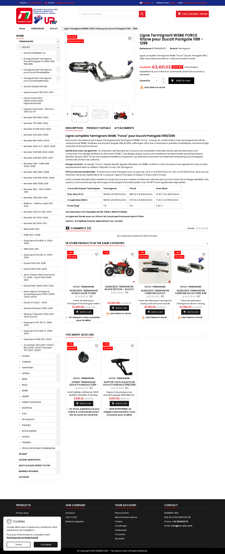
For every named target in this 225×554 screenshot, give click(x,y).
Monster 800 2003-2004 (36, 140)
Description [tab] (74, 128)
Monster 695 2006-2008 (36, 172)
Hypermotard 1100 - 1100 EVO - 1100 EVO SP (39, 110)
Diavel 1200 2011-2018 (35, 263)
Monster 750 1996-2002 (36, 123)
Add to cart (181, 80)
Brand (173, 48)
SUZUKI (25, 436)
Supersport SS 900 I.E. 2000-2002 (38, 332)
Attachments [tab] (124, 128)
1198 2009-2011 (31, 249)
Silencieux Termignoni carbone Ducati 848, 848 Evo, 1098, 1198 (191, 293)
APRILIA (25, 373)
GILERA (25, 396)
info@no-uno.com (64, 2)
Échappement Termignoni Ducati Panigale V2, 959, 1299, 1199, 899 (39, 61)
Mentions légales (75, 521)
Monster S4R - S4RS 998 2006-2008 (36, 165)
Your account (125, 505)
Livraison (70, 512)
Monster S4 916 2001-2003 (37, 129)
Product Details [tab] (99, 128)
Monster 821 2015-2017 (35, 223)
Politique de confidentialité (22, 537)
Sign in (173, 2)
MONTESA (27, 407)
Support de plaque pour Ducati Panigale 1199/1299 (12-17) (119, 384)
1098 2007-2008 (32, 234)
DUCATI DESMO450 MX (35, 86)
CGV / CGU (71, 517)
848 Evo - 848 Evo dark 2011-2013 (39, 205)
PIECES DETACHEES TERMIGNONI (38, 448)
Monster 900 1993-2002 (36, 117)
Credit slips (121, 525)
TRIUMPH (26, 442)
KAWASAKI (27, 367)
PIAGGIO (26, 425)
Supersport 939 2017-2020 (38, 339)
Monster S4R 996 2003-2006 (39, 152)
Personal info (122, 512)
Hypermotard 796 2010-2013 (38, 92)
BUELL (25, 384)
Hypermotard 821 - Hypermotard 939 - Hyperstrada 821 (34, 100)
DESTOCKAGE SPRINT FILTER (34, 465)
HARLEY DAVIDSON (31, 402)
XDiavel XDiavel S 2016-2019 (38, 308)
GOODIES (24, 477)
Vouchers (120, 534)
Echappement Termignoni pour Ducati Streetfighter (38, 71)
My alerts (120, 538)
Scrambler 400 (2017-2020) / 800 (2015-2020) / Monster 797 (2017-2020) (39, 347)
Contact (171, 505)
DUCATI (26, 47)
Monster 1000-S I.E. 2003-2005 (39, 146)
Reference (145, 48)
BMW (24, 379)
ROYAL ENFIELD (29, 430)
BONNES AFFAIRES (28, 471)
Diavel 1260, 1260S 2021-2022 (39, 285)
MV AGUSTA (28, 419)
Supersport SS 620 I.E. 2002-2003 (38, 256)
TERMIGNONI (26, 41)
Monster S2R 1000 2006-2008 (39, 177)
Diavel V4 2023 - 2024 (35, 302)
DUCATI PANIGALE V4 (34, 52)
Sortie (18, 544)
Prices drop (22, 512)
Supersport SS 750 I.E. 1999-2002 (38, 324)
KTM (24, 413)
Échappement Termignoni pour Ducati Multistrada (38, 79)
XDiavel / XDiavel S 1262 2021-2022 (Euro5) (39, 315)
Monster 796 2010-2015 (36, 197)
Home (20, 36)
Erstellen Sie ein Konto (195, 2)
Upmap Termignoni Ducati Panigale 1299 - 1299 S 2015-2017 (83, 384)
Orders (119, 521)
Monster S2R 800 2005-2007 (38, 157)
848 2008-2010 (31, 229)
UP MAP (23, 454)
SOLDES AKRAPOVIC (30, 459)
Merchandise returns (126, 517)
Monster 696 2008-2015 (36, 183)
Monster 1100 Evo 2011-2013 (37, 211)
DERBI (25, 390)
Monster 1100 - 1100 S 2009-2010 (38, 190)
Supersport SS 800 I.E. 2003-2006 (38, 242)
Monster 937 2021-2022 (36, 217)
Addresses (121, 530)
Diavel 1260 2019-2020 (35, 268)
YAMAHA (26, 361)
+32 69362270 (34, 2)
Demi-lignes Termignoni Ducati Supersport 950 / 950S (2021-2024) (39, 294)
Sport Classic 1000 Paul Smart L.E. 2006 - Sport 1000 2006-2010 (39, 277)
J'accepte (45, 544)
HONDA (26, 356)
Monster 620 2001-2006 (36, 134)
